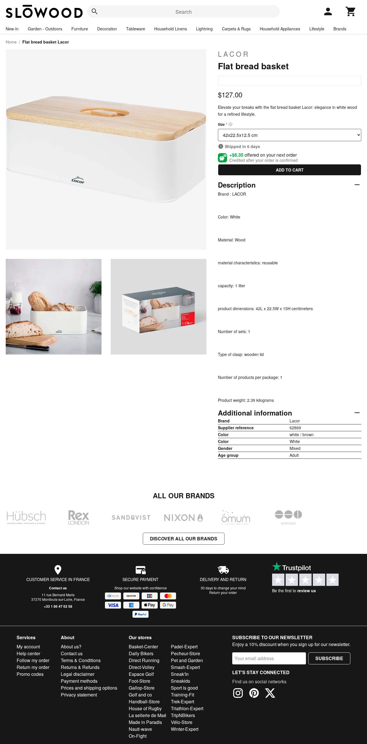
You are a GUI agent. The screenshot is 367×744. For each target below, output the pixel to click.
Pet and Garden (187, 660)
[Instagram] (238, 693)
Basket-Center (143, 646)
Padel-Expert (184, 646)
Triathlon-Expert (187, 708)
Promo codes (30, 674)
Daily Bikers (141, 653)
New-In (12, 29)
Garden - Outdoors (45, 29)
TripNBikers (183, 715)
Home (11, 42)
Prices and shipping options (89, 687)
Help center (28, 653)
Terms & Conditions (81, 660)
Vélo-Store (181, 722)
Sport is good (184, 687)
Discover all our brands (183, 538)
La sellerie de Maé (147, 715)
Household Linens (170, 29)
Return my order (33, 667)
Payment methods (79, 681)
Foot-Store (139, 681)
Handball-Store (144, 701)
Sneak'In (180, 674)
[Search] (95, 11)
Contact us (58, 588)
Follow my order (33, 660)
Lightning (204, 29)
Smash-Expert (185, 667)
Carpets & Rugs (236, 29)
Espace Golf (141, 674)
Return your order (223, 592)
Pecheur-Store (185, 653)
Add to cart (290, 170)
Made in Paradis (145, 722)
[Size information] (231, 124)
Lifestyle (316, 29)
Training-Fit (182, 694)
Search (183, 11)
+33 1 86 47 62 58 (58, 606)
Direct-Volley (142, 667)
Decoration (107, 29)
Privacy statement (79, 694)
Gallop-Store (142, 687)
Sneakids (180, 681)
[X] (270, 693)
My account (28, 646)
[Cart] (351, 11)
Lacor (234, 53)
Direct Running (144, 660)
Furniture (79, 29)
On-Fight (138, 736)
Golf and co (140, 694)
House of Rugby (145, 708)
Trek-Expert (182, 701)
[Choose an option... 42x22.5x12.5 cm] (289, 135)
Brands (339, 29)
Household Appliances (280, 29)
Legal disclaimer (77, 674)
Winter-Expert (184, 729)
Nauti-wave (140, 729)
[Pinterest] (254, 693)
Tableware (135, 29)
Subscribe (329, 658)
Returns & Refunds (80, 667)
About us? (71, 646)
